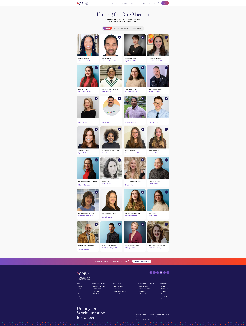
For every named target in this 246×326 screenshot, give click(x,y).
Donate (165, 3)
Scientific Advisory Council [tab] (121, 28)
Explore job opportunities (140, 261)
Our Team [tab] (107, 28)
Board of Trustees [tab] (136, 28)
